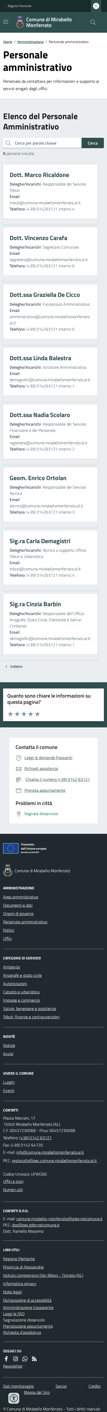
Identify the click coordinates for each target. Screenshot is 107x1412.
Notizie (9, 1045)
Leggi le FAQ (14, 1314)
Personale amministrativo (25, 922)
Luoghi (9, 1082)
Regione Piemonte (19, 6)
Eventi (8, 1090)
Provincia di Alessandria (23, 1267)
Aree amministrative (20, 897)
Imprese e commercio (21, 1000)
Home (7, 41)
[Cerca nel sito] (91, 22)
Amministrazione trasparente (28, 1307)
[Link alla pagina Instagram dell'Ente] (15, 1359)
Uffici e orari (13, 1181)
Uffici (7, 938)
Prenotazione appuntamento (28, 1326)
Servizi (61, 1386)
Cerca (93, 143)
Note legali (12, 1292)
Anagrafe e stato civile (22, 975)
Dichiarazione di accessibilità (27, 1300)
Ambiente (11, 967)
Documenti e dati (17, 905)
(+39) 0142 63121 (35, 1138)
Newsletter (13, 1366)
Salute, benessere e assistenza (29, 1008)
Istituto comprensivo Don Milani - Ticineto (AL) (43, 1275)
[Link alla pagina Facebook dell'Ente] (6, 1359)
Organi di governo (18, 913)
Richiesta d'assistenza (22, 1332)
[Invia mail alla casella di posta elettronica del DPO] (59, 1219)
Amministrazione (30, 41)
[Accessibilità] (14, 1398)
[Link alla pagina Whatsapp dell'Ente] (25, 1359)
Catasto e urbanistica (21, 992)
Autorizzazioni (15, 983)
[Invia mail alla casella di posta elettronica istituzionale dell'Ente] (50, 1152)
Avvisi (8, 1054)
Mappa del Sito (37, 1392)
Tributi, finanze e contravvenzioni (31, 1017)
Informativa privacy (19, 1283)
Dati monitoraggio (18, 1386)
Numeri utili (13, 1189)
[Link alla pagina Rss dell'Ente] (34, 1359)
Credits (95, 1386)
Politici (8, 930)
